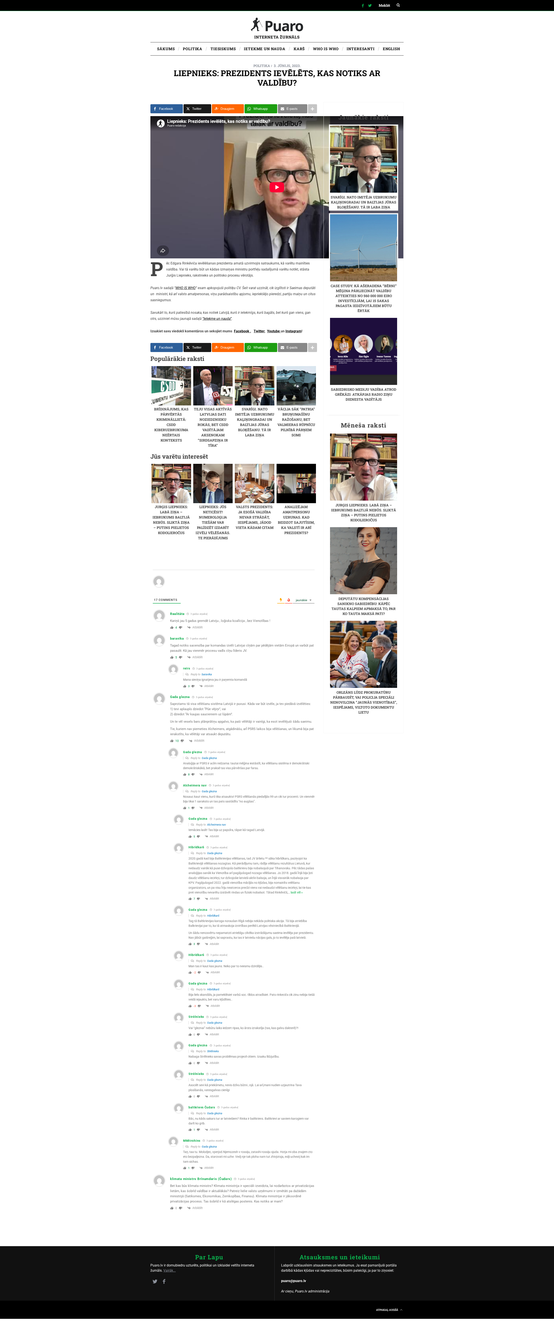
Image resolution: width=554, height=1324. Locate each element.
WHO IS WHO (186, 288)
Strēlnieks (213, 1051)
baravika (207, 674)
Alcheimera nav (216, 824)
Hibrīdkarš (213, 915)
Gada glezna (209, 758)
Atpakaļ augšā (387, 1309)
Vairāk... (169, 1270)
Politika (261, 65)
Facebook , (242, 331)
